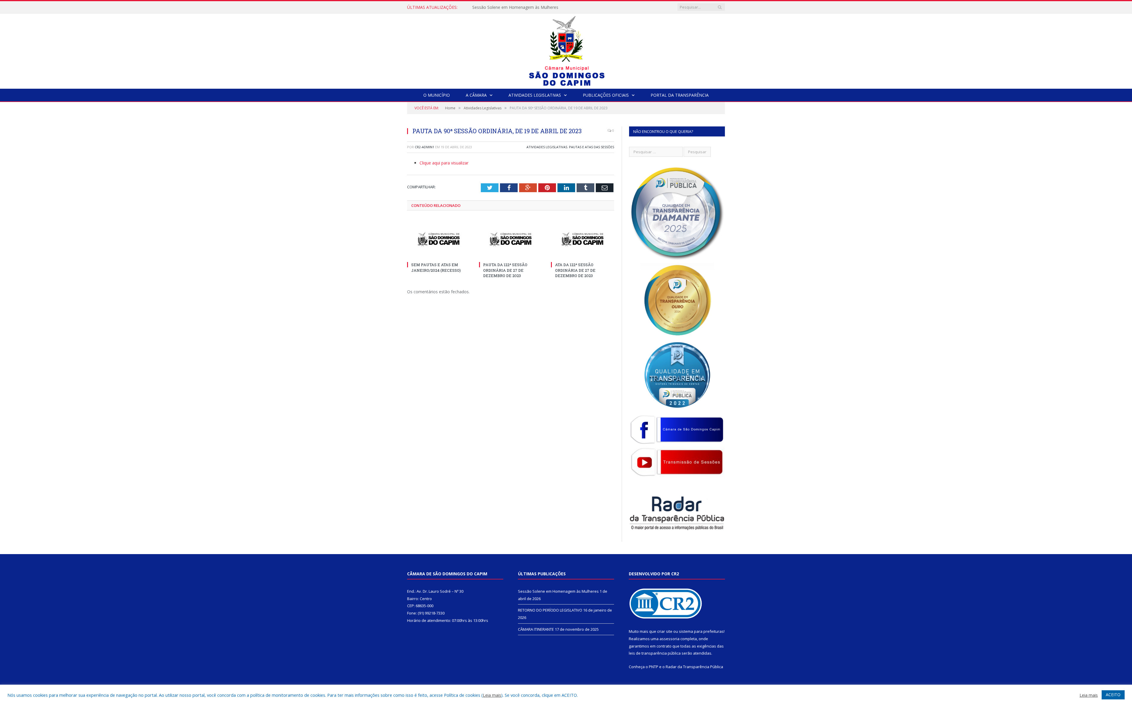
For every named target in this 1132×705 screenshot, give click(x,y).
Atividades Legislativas (535, 95)
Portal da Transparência (680, 95)
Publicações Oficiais (606, 95)
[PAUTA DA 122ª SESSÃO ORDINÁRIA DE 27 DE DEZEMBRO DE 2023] (510, 239)
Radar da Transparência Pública (694, 666)
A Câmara (476, 95)
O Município (436, 95)
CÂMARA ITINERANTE (536, 629)
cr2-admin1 (424, 147)
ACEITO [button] (1113, 694)
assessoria (669, 638)
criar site (664, 631)
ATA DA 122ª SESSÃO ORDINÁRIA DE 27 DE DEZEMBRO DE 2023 (575, 270)
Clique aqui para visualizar (443, 163)
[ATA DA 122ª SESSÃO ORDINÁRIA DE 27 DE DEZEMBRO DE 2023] (582, 239)
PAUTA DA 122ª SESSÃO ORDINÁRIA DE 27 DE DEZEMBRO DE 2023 (505, 270)
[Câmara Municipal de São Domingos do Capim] (566, 49)
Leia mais (492, 695)
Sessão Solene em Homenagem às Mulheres (558, 591)
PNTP (653, 666)
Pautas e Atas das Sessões (591, 147)
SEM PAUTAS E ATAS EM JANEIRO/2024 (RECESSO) (436, 267)
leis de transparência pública (655, 653)
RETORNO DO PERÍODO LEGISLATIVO (509, 7)
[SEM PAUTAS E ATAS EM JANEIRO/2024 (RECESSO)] (438, 239)
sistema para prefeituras (701, 631)
